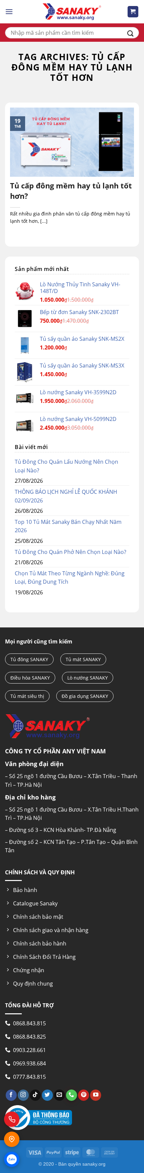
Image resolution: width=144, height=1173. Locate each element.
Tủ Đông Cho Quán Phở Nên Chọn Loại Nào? (70, 552)
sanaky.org (93, 1164)
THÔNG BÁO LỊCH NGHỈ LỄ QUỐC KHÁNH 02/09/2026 (66, 496)
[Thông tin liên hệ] (11, 1139)
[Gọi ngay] (11, 1119)
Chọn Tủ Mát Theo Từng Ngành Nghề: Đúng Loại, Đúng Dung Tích (70, 578)
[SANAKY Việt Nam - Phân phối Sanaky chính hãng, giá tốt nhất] (72, 11)
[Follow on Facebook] (11, 1095)
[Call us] (71, 1095)
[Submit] (130, 32)
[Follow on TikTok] (35, 1095)
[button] (9, 11)
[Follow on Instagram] (23, 1095)
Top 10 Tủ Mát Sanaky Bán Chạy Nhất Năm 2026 (68, 526)
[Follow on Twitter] (47, 1095)
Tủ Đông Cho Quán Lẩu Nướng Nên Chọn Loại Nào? (66, 466)
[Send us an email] (59, 1095)
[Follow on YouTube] (95, 1095)
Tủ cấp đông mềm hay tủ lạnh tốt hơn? (71, 190)
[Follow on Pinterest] (83, 1095)
